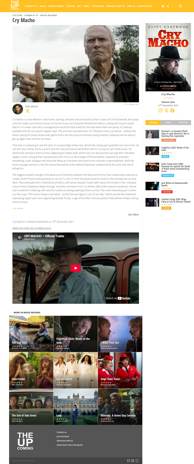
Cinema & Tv (31, 6)
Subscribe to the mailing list (70, 445)
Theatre (70, 6)
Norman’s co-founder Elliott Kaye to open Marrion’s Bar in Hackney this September (175, 133)
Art (79, 6)
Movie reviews (48, 15)
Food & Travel (56, 6)
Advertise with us (65, 440)
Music (43, 6)
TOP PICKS (183, 122)
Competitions (144, 6)
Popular (153, 122)
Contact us (62, 432)
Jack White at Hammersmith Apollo (174, 184)
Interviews (98, 6)
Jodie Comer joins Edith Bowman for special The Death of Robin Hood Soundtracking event (175, 167)
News (86, 6)
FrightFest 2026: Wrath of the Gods (175, 148)
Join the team (63, 436)
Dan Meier (31, 106)
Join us (131, 6)
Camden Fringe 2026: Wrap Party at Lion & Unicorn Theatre (176, 200)
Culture (17, 15)
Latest (168, 122)
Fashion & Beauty (115, 6)
